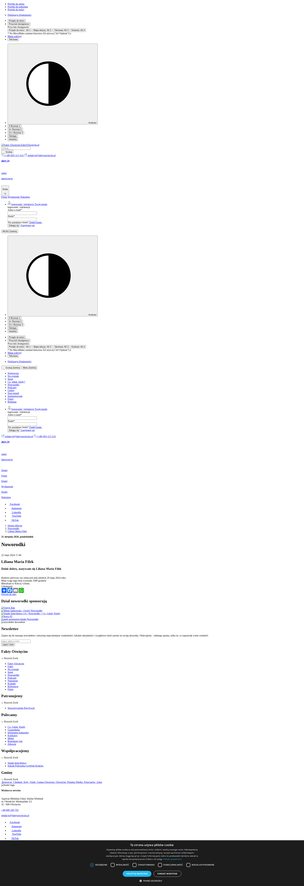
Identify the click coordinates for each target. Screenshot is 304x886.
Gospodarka (14, 729)
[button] (152, 880)
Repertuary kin (15, 741)
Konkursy (13, 735)
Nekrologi (13, 680)
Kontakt (12, 683)
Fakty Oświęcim (16, 663)
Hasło (11, 216)
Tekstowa (13, 39)
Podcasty (12, 387)
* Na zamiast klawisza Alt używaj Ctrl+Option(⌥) (39, 33)
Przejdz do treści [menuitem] (16, 9)
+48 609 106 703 (10, 810)
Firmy (11, 399)
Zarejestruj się (28, 225)
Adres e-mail (15, 210)
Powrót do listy (8, 594)
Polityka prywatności (172, 859)
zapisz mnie (8, 644)
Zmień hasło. (35, 222)
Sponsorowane (15, 396)
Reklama (12, 401)
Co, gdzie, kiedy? (16, 381)
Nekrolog (25, 197)
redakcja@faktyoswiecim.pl (15, 815)
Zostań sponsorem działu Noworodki (19, 619)
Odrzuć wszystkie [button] (167, 873)
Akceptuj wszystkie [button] (137, 873)
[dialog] (152, 863)
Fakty (10, 666)
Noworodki (13, 384)
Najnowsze (13, 373)
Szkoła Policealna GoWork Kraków (26, 765)
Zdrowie (12, 744)
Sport (10, 379)
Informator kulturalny (18, 732)
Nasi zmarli (13, 393)
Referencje (13, 686)
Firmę (4, 197)
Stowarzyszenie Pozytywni (21, 708)
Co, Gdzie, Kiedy (16, 727)
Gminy (11, 390)
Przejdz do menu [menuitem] (16, 4)
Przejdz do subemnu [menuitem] (18, 6)
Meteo (11, 738)
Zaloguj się (14, 225)
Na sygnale (13, 376)
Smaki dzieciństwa (17, 763)
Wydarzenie (14, 197)
